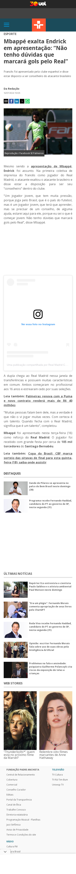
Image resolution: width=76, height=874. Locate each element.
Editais (9, 795)
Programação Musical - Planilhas (23, 820)
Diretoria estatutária (17, 815)
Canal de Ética (13, 805)
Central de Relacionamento (20, 775)
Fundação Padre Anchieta (22, 770)
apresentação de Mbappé (51, 166)
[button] (6, 101)
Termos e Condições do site (21, 835)
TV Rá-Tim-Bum (60, 780)
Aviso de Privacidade (17, 830)
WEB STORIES (13, 683)
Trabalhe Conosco (16, 810)
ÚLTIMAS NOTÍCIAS (18, 574)
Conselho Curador (16, 790)
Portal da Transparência (19, 800)
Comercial (11, 785)
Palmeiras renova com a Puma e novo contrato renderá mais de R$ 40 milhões (38, 400)
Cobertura (11, 780)
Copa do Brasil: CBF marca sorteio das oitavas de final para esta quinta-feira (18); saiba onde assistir (38, 457)
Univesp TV (58, 785)
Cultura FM (12, 846)
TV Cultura (39, 25)
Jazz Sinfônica (13, 825)
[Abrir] (7, 25)
